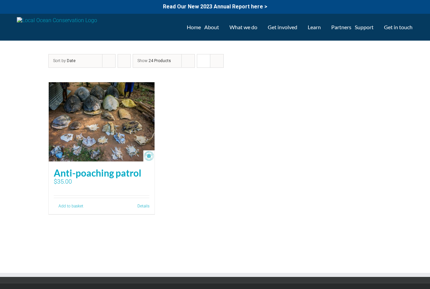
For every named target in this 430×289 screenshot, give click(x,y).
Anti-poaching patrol (97, 173)
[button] (418, 27)
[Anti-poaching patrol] (102, 121)
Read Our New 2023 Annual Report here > (215, 6)
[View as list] (216, 60)
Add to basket (70, 206)
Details (143, 206)
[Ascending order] (124, 61)
